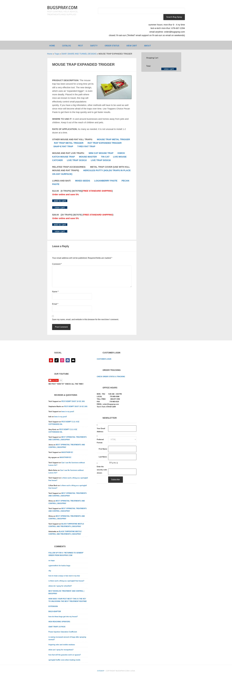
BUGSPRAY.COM (62, 7)
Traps (56, 54)
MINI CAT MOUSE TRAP (101, 153)
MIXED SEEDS (82, 180)
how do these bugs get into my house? (63, 616)
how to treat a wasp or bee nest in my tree (64, 576)
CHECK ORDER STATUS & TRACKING (111, 376)
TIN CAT (105, 157)
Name (55, 292)
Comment (57, 264)
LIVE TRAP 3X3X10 (77, 160)
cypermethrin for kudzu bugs (59, 566)
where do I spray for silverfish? (60, 586)
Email (55, 304)
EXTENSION (53, 606)
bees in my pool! (67, 411)
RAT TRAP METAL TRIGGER (68, 143)
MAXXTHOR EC (67, 452)
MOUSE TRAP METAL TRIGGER (113, 139)
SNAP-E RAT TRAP (63, 146)
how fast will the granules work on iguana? (64, 655)
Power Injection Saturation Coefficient (62, 632)
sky (49, 571)
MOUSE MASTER (88, 157)
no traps (51, 560)
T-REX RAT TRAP (86, 146)
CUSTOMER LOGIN (104, 359)
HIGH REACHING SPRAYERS (59, 622)
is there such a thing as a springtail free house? (66, 581)
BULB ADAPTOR (54, 611)
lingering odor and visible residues (61, 645)
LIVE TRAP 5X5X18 (101, 160)
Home (49, 54)
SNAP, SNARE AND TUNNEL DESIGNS (79, 54)
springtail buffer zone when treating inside (64, 660)
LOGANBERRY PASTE (105, 180)
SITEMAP (100, 671)
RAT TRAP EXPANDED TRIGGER (105, 143)
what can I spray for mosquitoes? (60, 650)
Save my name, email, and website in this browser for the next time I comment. (85, 319)
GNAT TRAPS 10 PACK (56, 627)
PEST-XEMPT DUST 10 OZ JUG (73, 401)
